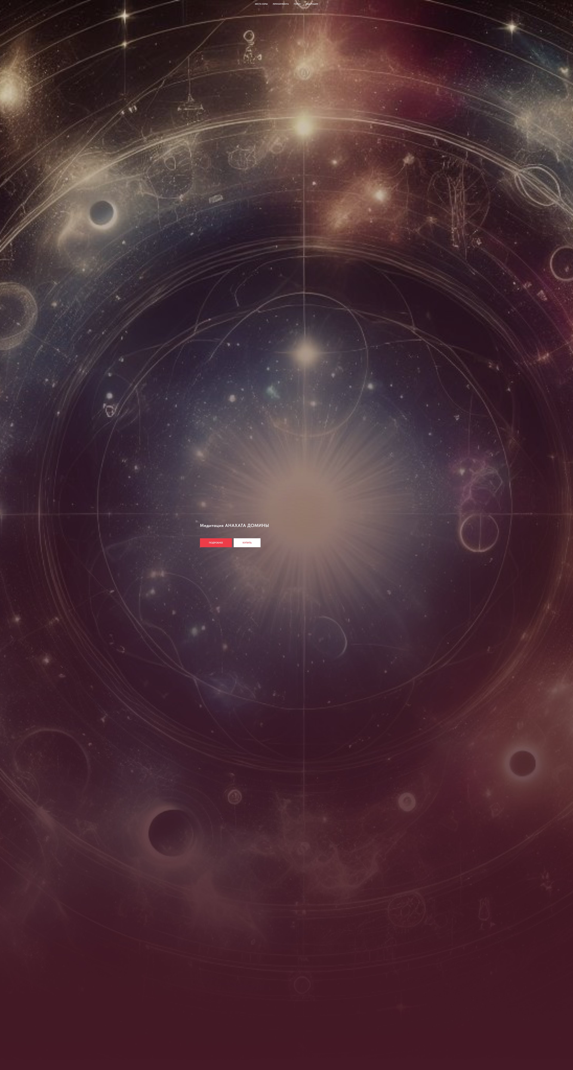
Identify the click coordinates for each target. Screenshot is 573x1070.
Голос (297, 4)
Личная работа (281, 4)
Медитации (312, 4)
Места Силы (261, 4)
